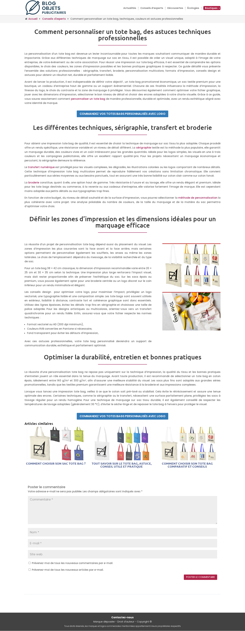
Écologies (193, 8)
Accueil (33, 19)
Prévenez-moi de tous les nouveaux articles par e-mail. (68, 570)
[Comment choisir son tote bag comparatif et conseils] (187, 458)
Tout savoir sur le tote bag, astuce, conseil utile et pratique (122, 464)
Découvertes (175, 8)
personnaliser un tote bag (88, 99)
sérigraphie (143, 147)
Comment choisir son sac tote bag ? (56, 463)
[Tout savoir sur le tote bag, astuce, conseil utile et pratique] (121, 458)
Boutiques (211, 8)
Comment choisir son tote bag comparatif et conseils (187, 464)
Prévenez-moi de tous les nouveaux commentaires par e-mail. (72, 563)
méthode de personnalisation (197, 197)
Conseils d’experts (151, 8)
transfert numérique (41, 167)
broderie (33, 182)
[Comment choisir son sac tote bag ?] (55, 458)
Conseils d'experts (54, 19)
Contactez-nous (122, 617)
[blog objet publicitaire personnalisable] (46, 7)
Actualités (129, 8)
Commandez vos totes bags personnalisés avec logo (122, 114)
